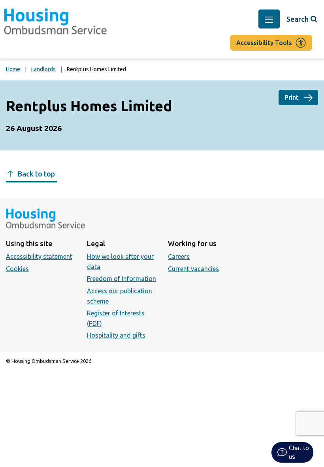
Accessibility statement (39, 256)
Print (291, 97)
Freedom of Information (121, 278)
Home (13, 69)
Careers (179, 256)
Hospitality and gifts (116, 335)
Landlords (43, 69)
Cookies (17, 268)
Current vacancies (193, 268)
